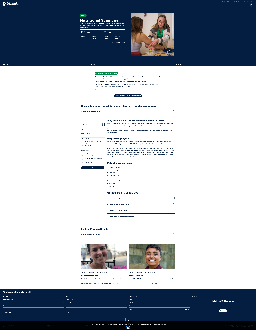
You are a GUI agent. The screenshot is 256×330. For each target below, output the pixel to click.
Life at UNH (230, 5)
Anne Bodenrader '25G (89, 275)
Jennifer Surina (85, 150)
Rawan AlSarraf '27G (136, 275)
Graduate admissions (7, 303)
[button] (173, 111)
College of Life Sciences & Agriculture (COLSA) (94, 272)
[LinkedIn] (189, 309)
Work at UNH (69, 303)
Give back (222, 311)
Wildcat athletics (227, 1)
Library (130, 299)
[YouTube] (186, 309)
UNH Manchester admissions (9, 306)
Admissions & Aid (221, 5)
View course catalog (118, 42)
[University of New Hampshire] (12, 4)
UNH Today (246, 1)
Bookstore (131, 306)
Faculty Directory (93, 168)
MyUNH (131, 303)
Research (238, 5)
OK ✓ (128, 327)
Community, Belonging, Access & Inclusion (76, 306)
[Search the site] (251, 5)
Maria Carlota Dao (85, 133)
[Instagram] (178, 309)
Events (67, 312)
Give (252, 1)
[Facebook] (181, 309)
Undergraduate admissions (9, 299)
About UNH (246, 5)
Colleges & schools (7, 312)
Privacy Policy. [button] (163, 324)
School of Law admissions (9, 309)
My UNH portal (238, 1)
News (67, 309)
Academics (211, 5)
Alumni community (70, 299)
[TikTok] (183, 309)
